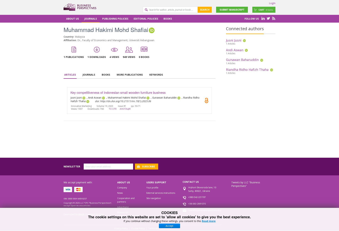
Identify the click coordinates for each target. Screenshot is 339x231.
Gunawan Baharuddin (242, 60)
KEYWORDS (156, 74)
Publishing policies (115, 18)
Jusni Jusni (233, 40)
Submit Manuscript (232, 9)
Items (265, 9)
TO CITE (113, 108)
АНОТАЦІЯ (125, 108)
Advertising (123, 207)
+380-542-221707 (197, 197)
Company (122, 187)
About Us (72, 18)
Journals (90, 18)
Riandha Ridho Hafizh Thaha (247, 69)
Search (204, 9)
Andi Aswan (234, 50)
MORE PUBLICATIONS (130, 74)
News (120, 192)
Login (272, 3)
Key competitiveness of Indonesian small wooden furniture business (118, 92)
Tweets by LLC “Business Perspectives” (245, 184)
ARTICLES (70, 74)
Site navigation (153, 198)
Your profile (152, 187)
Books (167, 18)
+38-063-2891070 (197, 203)
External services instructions (160, 192)
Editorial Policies (146, 18)
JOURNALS (88, 74)
